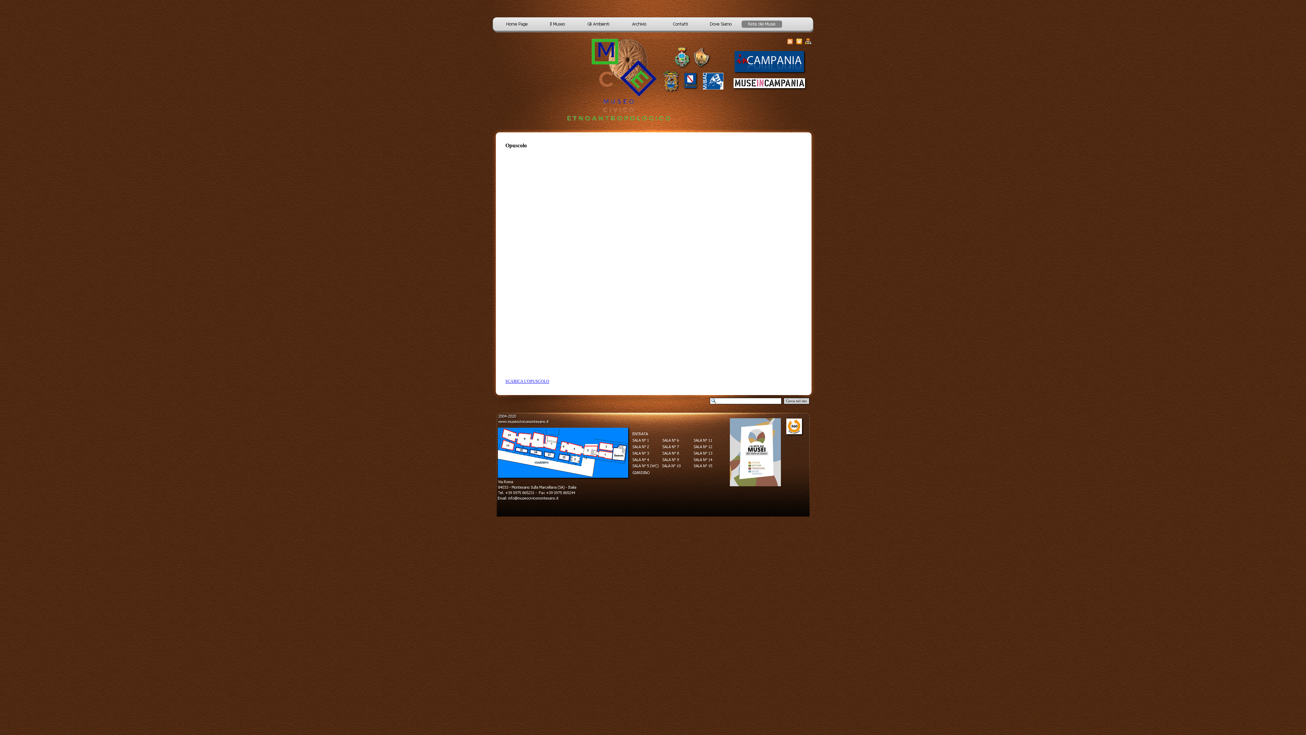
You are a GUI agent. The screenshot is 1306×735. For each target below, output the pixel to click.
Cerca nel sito (796, 401)
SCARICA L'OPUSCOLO (527, 381)
